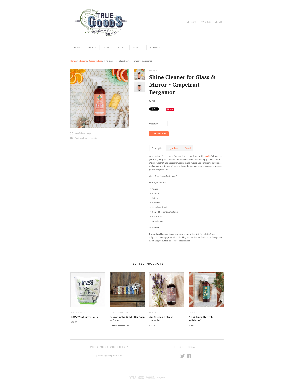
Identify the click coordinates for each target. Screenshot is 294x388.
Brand (188, 148)
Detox (121, 47)
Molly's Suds (77, 312)
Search (193, 22)
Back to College (95, 61)
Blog (106, 47)
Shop (92, 47)
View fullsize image (80, 133)
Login (219, 22)
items (208, 22)
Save (171, 109)
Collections (82, 61)
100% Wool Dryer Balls (84, 317)
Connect (156, 47)
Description (157, 148)
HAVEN (207, 156)
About (138, 47)
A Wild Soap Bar (119, 312)
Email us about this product (84, 138)
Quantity (153, 123)
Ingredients (173, 148)
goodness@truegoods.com (109, 355)
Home (77, 47)
